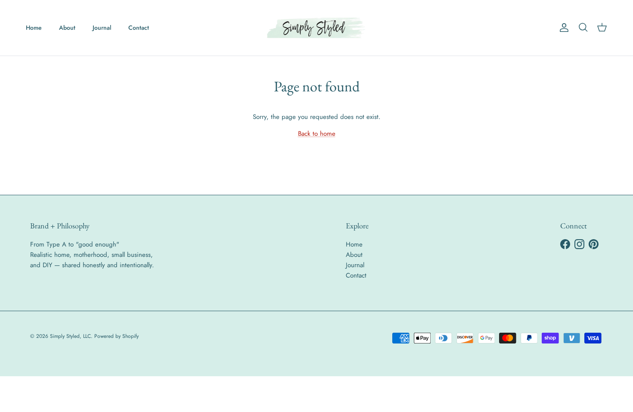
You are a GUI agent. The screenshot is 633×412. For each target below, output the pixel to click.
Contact (138, 27)
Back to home (316, 133)
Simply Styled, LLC (70, 336)
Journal (102, 27)
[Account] (562, 27)
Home (34, 27)
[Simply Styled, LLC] (316, 28)
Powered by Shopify (116, 336)
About (67, 27)
